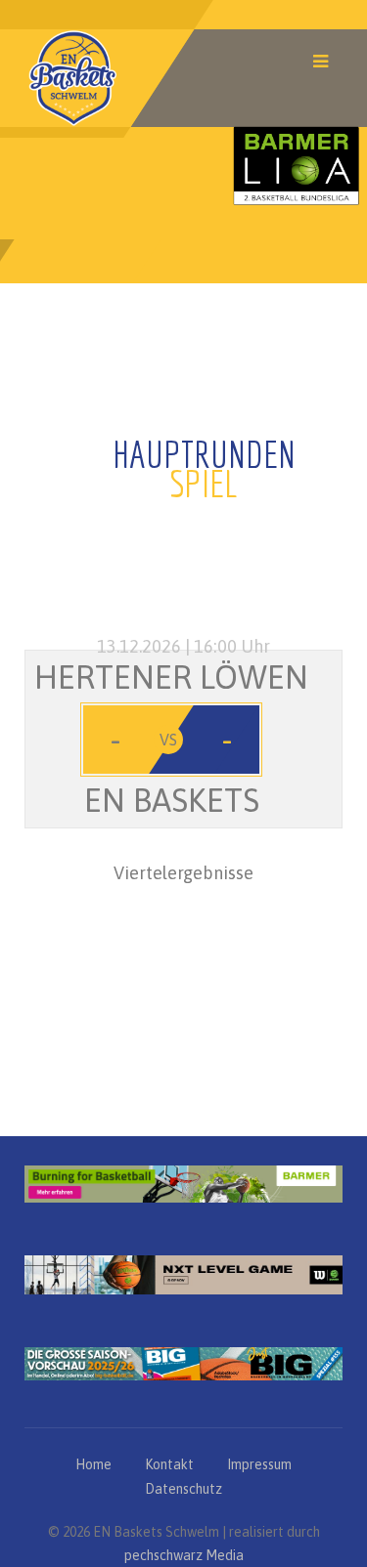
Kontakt (169, 1464)
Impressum (259, 1464)
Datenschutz (183, 1489)
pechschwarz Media (184, 1555)
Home (93, 1464)
